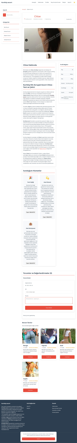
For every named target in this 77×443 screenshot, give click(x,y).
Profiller (47, 2)
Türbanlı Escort (7, 39)
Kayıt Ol (69, 2)
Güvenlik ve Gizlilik (56, 410)
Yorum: (26, 295)
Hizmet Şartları (55, 412)
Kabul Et (38, 438)
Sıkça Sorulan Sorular (56, 2)
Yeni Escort (6, 27)
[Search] (4, 14)
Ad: (26, 289)
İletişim (64, 2)
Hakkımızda (40, 2)
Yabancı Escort (7, 35)
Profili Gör (30, 357)
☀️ (74, 2)
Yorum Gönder (49, 307)
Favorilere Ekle (69, 19)
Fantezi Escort (7, 31)
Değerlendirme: (28, 283)
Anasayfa (34, 2)
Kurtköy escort (6, 2)
